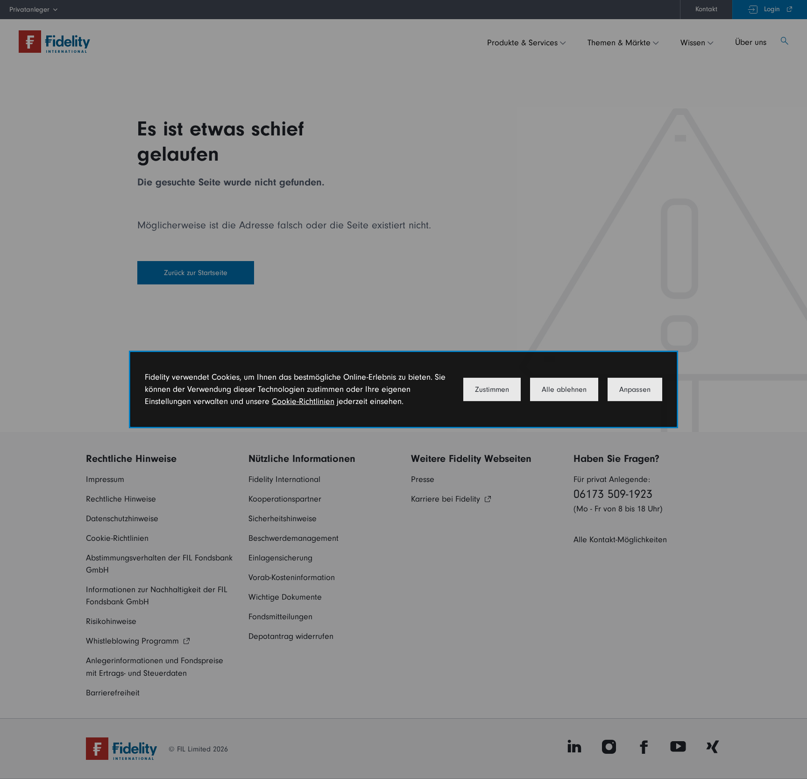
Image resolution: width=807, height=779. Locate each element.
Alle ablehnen (564, 389)
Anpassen (635, 389)
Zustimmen (492, 389)
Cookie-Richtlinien (303, 401)
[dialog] (403, 389)
